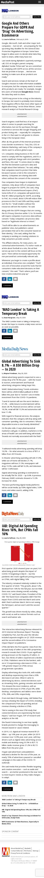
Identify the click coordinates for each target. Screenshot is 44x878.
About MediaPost (17, 848)
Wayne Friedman (10, 373)
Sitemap (35, 851)
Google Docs (27, 92)
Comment (7, 285)
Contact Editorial (16, 851)
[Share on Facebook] (4, 279)
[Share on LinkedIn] (9, 279)
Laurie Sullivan (9, 39)
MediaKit (28, 848)
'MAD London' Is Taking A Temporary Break (19, 800)
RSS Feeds (27, 851)
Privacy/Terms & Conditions (20, 853)
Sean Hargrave (9, 318)
